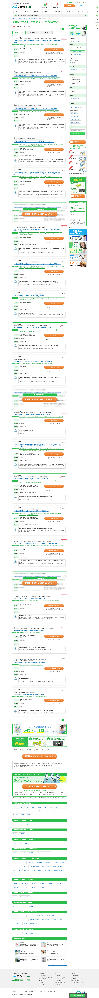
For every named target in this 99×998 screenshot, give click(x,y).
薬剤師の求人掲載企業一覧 (60, 982)
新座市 (39, 811)
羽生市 (21, 807)
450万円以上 (42, 883)
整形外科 (32, 933)
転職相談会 (36, 11)
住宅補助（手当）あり (57, 866)
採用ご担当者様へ (69, 2)
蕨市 (57, 807)
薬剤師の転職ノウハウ (75, 973)
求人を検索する (81, 11)
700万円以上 (34, 887)
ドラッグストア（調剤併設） (27, 852)
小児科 (25, 933)
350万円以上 (25, 883)
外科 (20, 933)
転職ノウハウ (48, 11)
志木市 (27, 811)
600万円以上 (16, 887)
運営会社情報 (57, 984)
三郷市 (22, 814)
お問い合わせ (41, 982)
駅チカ (33, 870)
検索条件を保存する (81, 136)
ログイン (81, 5)
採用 (36, 991)
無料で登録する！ (40, 786)
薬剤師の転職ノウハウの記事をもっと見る (57, 965)
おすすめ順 (20, 32)
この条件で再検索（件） (78, 133)
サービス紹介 (26, 11)
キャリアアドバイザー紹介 (60, 977)
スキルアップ (31, 862)
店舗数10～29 (40, 862)
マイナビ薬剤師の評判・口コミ (77, 982)
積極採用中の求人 (58, 870)
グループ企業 (42, 991)
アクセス (20, 991)
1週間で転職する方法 (75, 980)
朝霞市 (21, 811)
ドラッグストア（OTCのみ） (43, 852)
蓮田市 (28, 814)
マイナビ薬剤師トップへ (43, 973)
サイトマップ (41, 984)
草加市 (45, 807)
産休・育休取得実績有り (19, 862)
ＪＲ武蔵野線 (16, 824)
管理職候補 (26, 870)
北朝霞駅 (22, 833)
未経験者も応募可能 (34, 866)
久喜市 (51, 811)
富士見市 (15, 814)
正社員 (14, 843)
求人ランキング (70, 11)
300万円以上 (16, 883)
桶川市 (45, 811)
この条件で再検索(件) (78, 995)
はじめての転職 (74, 977)
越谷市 (51, 807)
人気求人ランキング (59, 978)
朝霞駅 (14, 833)
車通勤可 (40, 870)
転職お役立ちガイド (59, 11)
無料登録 (69, 5)
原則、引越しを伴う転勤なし (20, 866)
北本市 (57, 811)
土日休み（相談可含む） (75, 119)
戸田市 (63, 807)
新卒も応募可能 (45, 866)
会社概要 (14, 991)
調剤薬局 (15, 852)
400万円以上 (34, 883)
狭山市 (14, 807)
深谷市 (33, 807)
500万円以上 (51, 883)
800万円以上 (42, 887)
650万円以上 (25, 887)
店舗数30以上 (49, 862)
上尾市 (39, 807)
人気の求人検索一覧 (59, 980)
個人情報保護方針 (51, 991)
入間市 (14, 811)
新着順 (33, 32)
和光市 (33, 811)
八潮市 (64, 811)
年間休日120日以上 (59, 862)
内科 (14, 933)
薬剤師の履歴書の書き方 (75, 975)
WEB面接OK (16, 874)
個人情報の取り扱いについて (44, 978)
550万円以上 (60, 883)
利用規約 (40, 980)
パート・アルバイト (24, 843)
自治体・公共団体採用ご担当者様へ (46, 977)
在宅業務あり (48, 870)
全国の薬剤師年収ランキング (76, 978)
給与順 (46, 32)
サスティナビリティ (29, 991)
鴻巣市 (27, 807)
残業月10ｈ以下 (17, 870)
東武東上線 (25, 824)
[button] (63, 38)
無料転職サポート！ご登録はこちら (39, 756)
